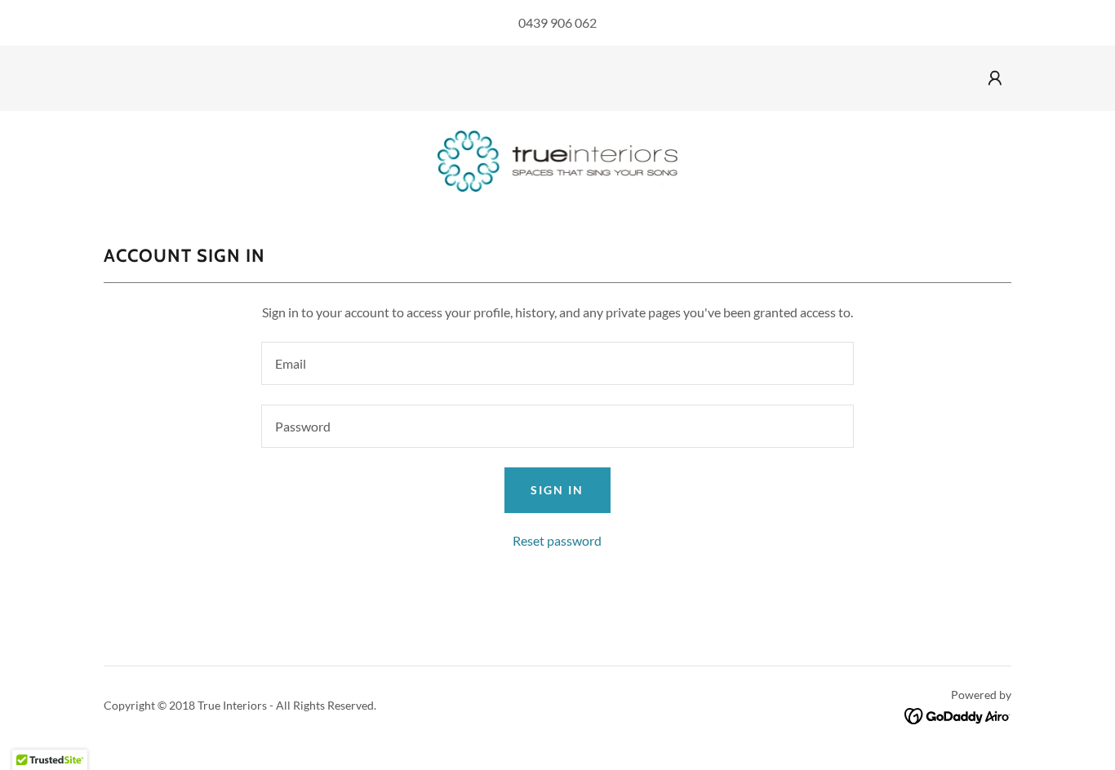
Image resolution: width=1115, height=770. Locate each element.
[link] (558, 159)
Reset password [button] (557, 540)
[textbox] (557, 363)
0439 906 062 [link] (557, 22)
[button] (995, 78)
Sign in (557, 490)
